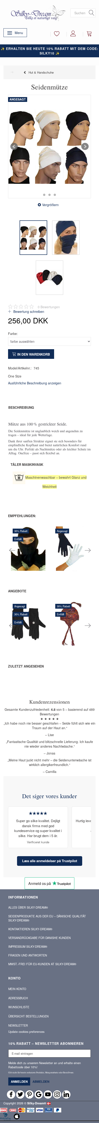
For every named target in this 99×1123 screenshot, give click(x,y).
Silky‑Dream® (36, 1103)
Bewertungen (49, 307)
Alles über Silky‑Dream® (28, 907)
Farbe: (13, 333)
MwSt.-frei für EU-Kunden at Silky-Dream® (42, 964)
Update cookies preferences (26, 1032)
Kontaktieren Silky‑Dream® (30, 929)
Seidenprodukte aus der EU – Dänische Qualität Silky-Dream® (47, 918)
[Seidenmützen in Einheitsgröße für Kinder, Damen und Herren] (49, 146)
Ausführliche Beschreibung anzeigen (34, 383)
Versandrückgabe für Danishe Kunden (39, 938)
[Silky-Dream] (37, 12)
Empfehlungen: (22, 515)
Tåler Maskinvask (27, 464)
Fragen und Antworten (27, 955)
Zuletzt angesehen (26, 666)
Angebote (17, 591)
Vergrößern (50, 204)
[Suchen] (91, 13)
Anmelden (19, 1081)
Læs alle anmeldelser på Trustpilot (49, 860)
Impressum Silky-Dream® (27, 946)
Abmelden (40, 1081)
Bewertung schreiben (28, 311)
